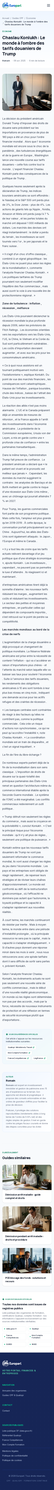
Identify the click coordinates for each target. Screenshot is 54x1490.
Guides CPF (17, 18)
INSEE (34, 1344)
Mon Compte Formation (18, 1053)
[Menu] (48, 5)
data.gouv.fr (11, 1329)
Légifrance (38, 1058)
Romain (6, 60)
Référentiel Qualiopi (11, 1435)
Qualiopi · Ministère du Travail (20, 1047)
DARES (9, 1344)
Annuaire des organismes (14, 1390)
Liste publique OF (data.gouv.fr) (17, 1431)
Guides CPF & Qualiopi (13, 1395)
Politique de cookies (12, 1460)
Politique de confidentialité (15, 1455)
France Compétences (17, 1058)
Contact (6, 1410)
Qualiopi (35, 1329)
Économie (31, 18)
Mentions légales (10, 1451)
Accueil (5, 18)
